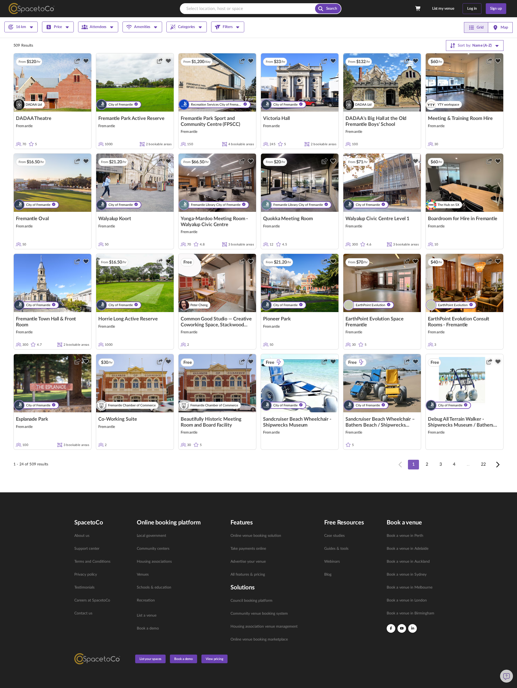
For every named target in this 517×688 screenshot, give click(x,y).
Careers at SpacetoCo (92, 600)
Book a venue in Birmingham (410, 613)
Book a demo (148, 628)
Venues (143, 574)
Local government (151, 536)
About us (81, 536)
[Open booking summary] (418, 9)
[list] (102, 574)
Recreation (146, 600)
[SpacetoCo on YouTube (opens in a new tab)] (401, 628)
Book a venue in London (407, 600)
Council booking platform (251, 601)
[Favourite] (86, 61)
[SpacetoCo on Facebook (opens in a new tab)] (391, 628)
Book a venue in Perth (405, 536)
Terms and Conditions (92, 561)
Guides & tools (336, 549)
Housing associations (154, 561)
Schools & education (154, 587)
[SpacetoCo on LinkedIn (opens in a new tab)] (412, 628)
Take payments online (248, 549)
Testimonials (84, 587)
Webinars (332, 561)
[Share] (77, 61)
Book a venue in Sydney (407, 574)
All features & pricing (247, 574)
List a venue (146, 615)
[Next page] (497, 464)
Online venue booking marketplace (259, 639)
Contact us (83, 613)
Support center (86, 549)
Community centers (153, 549)
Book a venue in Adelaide (407, 549)
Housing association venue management (264, 626)
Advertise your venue (248, 561)
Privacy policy (85, 574)
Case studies (334, 536)
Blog (327, 574)
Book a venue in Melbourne (409, 587)
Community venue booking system (259, 614)
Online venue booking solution (255, 536)
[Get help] (506, 676)
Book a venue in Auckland (408, 561)
